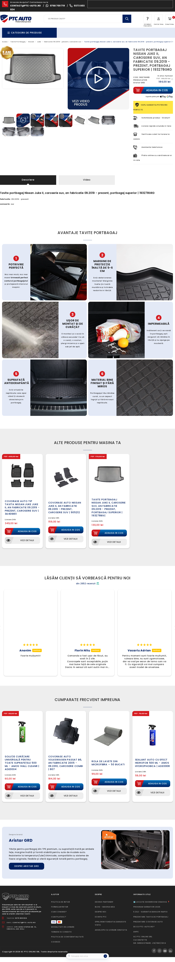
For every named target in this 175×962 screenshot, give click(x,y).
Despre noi (100, 911)
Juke (39, 42)
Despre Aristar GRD (26, 866)
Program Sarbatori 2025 (146, 907)
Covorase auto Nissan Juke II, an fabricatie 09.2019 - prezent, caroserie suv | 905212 (64, 507)
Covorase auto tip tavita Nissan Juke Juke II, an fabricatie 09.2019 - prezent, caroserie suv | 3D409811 (22, 507)
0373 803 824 (21, 918)
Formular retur (59, 907)
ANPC (136, 931)
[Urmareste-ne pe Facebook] (154, 950)
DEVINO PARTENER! (104, 902)
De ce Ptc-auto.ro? (143, 926)
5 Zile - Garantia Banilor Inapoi (150, 911)
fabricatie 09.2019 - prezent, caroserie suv (62, 42)
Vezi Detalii (27, 540)
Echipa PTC (101, 917)
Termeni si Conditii (61, 932)
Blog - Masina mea (105, 907)
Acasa (5, 42)
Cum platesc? (58, 917)
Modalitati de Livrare (62, 927)
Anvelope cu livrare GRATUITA (111, 930)
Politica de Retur (60, 902)
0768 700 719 (57, 5)
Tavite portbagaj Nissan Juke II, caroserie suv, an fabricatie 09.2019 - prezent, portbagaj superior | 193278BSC (109, 507)
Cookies (55, 942)
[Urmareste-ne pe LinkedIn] (170, 950)
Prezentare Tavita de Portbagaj (150, 917)
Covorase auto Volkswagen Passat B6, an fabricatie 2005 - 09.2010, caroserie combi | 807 (65, 763)
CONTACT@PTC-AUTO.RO (24, 922)
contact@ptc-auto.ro (25, 5)
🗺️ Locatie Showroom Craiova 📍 (151, 902)
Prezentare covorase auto (148, 921)
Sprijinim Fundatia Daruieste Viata (110, 923)
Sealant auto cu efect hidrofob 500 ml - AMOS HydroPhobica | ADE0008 (152, 763)
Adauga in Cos (27, 531)
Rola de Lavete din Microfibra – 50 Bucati (108, 763)
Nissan (31, 42)
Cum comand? (59, 911)
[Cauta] (126, 19)
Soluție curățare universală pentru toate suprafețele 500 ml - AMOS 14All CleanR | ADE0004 (22, 763)
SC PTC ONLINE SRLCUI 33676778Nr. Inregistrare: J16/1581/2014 (149, 939)
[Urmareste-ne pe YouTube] (165, 950)
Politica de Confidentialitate (67, 936)
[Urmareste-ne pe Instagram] (159, 950)
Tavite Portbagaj (18, 42)
